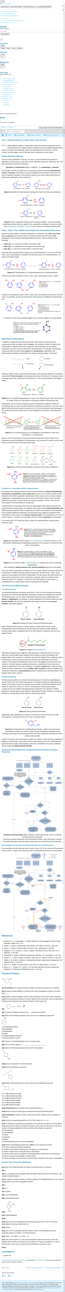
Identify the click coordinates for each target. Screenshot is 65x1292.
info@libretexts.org (38, 1289)
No (11, 1276)
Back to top (5, 1267)
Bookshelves (20, 135)
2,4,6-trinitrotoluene (37, 541)
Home (10, 135)
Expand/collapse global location (62, 135)
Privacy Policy (46, 1287)
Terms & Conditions (56, 1287)
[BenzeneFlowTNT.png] (32, 931)
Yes (5, 1276)
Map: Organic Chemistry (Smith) (55, 135)
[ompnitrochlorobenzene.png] (32, 315)
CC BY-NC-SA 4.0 (41, 1260)
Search (4, 131)
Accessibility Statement (8, 1289)
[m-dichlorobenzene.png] (32, 270)
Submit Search (5, 34)
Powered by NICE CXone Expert (25, 1282)
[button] (6, 102)
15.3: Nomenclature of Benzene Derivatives (14, 1260)
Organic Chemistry (35, 135)
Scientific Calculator (8, 90)
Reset (2, 45)
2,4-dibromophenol (31, 563)
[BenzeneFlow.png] (32, 832)
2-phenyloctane (40, 649)
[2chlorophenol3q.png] (32, 430)
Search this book (4, 28)
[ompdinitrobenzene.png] (32, 291)
